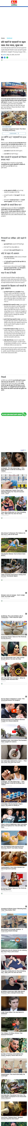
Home (3, 38)
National (9, 38)
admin (4, 54)
